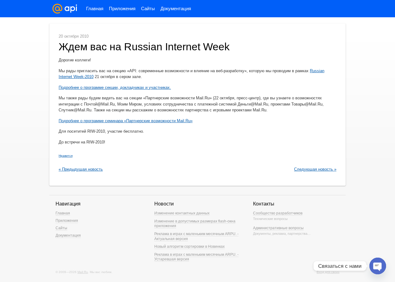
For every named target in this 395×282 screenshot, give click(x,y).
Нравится (66, 155)
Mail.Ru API (64, 9)
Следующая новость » (315, 169)
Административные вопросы (278, 228)
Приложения (122, 8)
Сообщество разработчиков (277, 213)
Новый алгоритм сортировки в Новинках (189, 246)
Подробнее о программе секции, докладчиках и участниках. (115, 87)
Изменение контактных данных (182, 213)
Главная (94, 8)
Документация (175, 8)
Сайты (148, 8)
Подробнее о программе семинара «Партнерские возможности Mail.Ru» (126, 120)
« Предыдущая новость (81, 169)
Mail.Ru (82, 272)
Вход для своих (328, 272)
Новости (164, 203)
